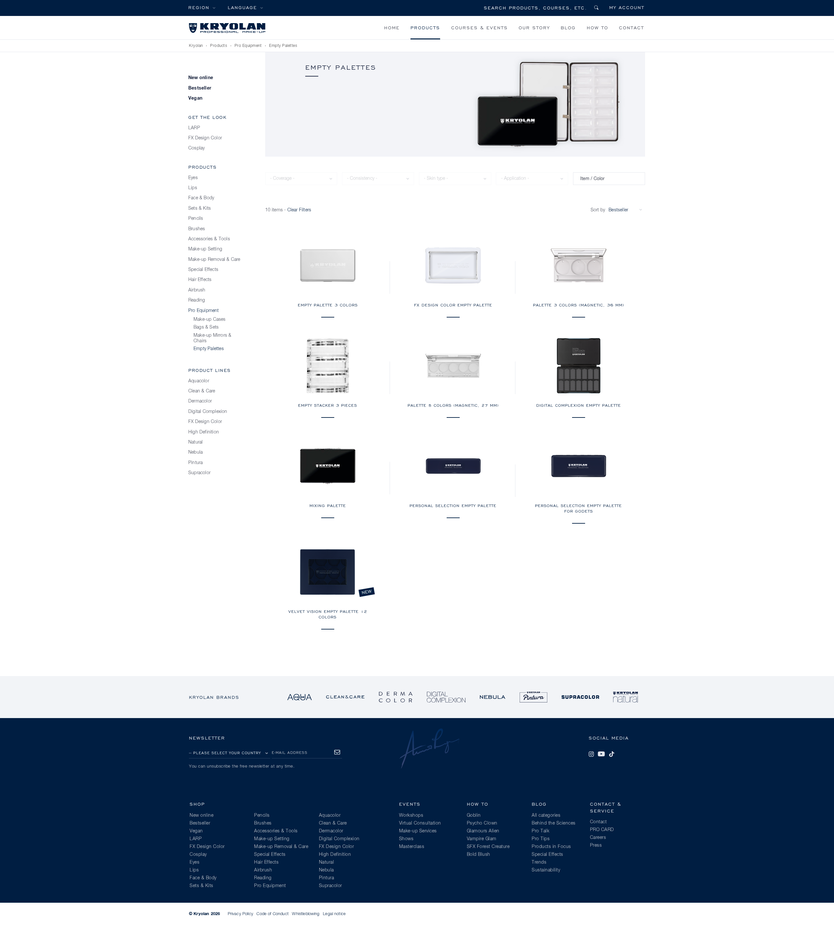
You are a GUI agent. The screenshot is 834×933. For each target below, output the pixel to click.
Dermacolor (200, 401)
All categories (546, 815)
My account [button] (626, 7)
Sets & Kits (199, 208)
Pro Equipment (248, 46)
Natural (195, 442)
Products (425, 27)
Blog (568, 27)
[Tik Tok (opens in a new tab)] (611, 754)
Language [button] (242, 7)
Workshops (411, 815)
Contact (631, 27)
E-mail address (290, 752)
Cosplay (196, 148)
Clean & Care (201, 391)
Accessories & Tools (209, 239)
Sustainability (546, 870)
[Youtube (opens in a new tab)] (601, 754)
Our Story (534, 27)
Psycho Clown (482, 823)
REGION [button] (198, 7)
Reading (196, 300)
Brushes (196, 229)
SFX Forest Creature (488, 846)
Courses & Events (479, 27)
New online (200, 78)
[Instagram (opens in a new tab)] (591, 754)
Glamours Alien (483, 831)
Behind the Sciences (554, 823)
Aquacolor (198, 381)
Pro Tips (541, 839)
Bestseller (199, 88)
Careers (598, 837)
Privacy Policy (240, 914)
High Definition (203, 432)
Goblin (474, 815)
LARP (194, 128)
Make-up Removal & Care (214, 259)
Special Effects (203, 269)
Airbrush (197, 290)
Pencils (195, 218)
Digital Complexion (207, 411)
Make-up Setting (205, 249)
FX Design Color (205, 138)
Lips (192, 188)
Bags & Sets (206, 327)
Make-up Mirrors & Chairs (212, 338)
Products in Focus (551, 846)
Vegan (195, 98)
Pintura (195, 462)
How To (597, 27)
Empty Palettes (283, 46)
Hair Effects (199, 279)
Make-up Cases (210, 319)
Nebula (195, 452)
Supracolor (199, 473)
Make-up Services (418, 831)
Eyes (193, 178)
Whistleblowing (305, 914)
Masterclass (411, 846)
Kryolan (196, 46)
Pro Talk (540, 831)
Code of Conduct (272, 914)
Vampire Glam (481, 839)
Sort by (598, 210)
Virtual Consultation (420, 823)
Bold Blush (478, 854)
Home (392, 27)
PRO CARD (602, 829)
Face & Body (201, 198)
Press (596, 845)
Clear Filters (299, 210)
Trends (539, 862)
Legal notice (334, 914)
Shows (406, 839)
